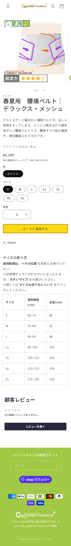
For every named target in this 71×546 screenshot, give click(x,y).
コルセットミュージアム (40, 539)
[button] (8, 6)
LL (45, 189)
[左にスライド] (26, 90)
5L (22, 198)
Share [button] (11, 242)
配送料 (11, 160)
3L (58, 189)
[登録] (56, 465)
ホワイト (13, 174)
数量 (5, 207)
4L (9, 198)
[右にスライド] (44, 90)
